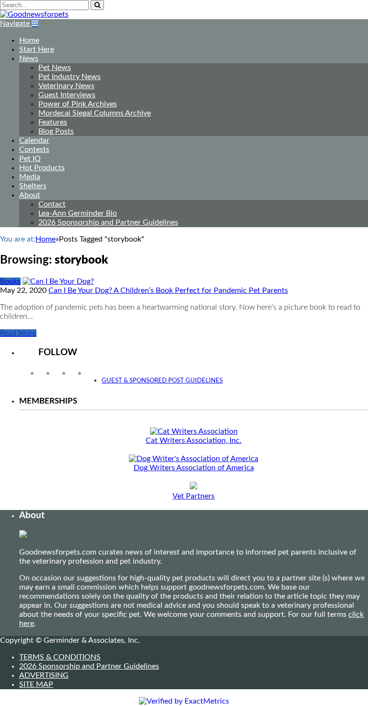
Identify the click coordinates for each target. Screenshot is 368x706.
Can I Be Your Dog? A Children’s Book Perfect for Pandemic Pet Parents (168, 290)
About (29, 195)
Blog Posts (56, 131)
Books (10, 281)
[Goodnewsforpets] (34, 14)
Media (29, 177)
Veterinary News (66, 86)
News (28, 58)
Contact (52, 204)
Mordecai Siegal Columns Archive (94, 113)
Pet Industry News (69, 77)
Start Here (36, 49)
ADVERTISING (44, 675)
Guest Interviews (66, 95)
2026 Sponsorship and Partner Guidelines (108, 222)
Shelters (32, 186)
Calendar (34, 140)
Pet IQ (30, 158)
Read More (18, 333)
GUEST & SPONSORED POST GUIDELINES (162, 381)
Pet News (54, 67)
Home (29, 40)
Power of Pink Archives (77, 104)
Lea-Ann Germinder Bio (77, 213)
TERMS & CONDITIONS (60, 657)
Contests (34, 149)
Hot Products (42, 168)
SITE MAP (36, 684)
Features (52, 122)
